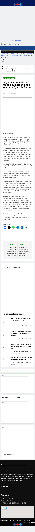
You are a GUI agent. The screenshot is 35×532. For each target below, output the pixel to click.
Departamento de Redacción (12, 91)
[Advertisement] (17, 22)
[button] (17, 1)
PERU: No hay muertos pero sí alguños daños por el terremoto (21, 321)
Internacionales (8, 78)
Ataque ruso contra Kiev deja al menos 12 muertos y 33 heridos (21, 334)
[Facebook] (15, 4)
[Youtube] (17, 4)
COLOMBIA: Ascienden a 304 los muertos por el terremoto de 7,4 (21, 347)
